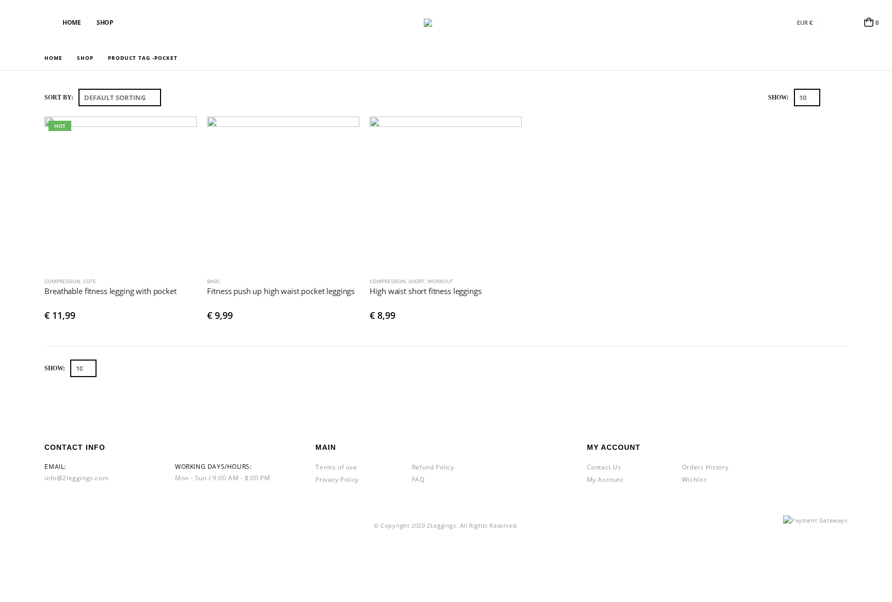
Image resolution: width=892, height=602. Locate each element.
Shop (105, 22)
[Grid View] (830, 98)
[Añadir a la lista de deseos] (192, 281)
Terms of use (336, 467)
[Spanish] (752, 22)
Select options (179, 133)
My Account (605, 479)
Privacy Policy (336, 479)
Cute (89, 281)
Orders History (705, 467)
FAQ (418, 479)
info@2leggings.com (76, 478)
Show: (778, 97)
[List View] (842, 98)
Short (416, 281)
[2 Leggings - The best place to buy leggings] (446, 23)
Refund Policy (433, 467)
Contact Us (604, 467)
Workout (440, 281)
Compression (62, 281)
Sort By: (58, 97)
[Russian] (786, 22)
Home (71, 22)
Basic (213, 281)
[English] (769, 22)
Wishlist (694, 479)
